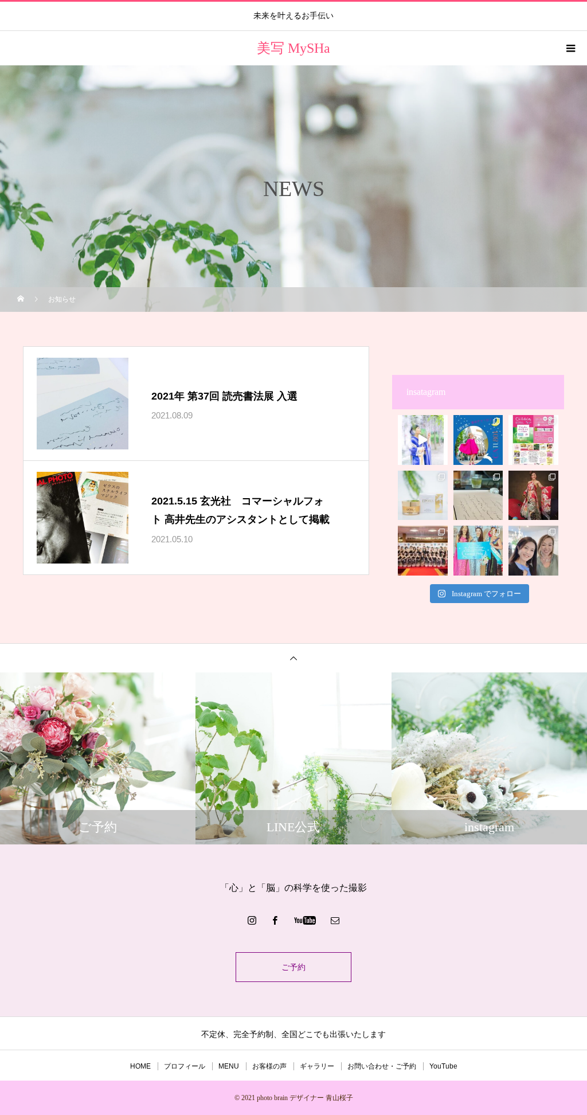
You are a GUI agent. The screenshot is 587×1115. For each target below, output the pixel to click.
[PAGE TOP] (293, 657)
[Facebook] (275, 920)
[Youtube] (305, 920)
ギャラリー (317, 1066)
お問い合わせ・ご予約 (381, 1066)
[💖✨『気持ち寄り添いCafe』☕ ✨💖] (478, 440)
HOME (140, 1066)
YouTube (443, 1066)
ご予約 (293, 967)
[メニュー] (570, 48)
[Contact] (335, 920)
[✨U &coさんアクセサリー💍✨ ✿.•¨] (533, 551)
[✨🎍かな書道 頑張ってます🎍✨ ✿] (478, 496)
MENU (228, 1066)
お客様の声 (269, 1066)
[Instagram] (252, 920)
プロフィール (184, 1066)
